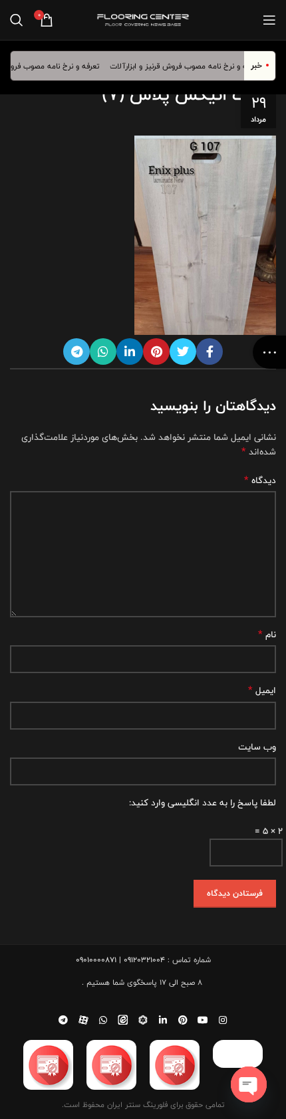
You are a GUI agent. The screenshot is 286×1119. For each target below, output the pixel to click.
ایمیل (262, 690)
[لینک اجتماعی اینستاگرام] (223, 1020)
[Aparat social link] (83, 1020)
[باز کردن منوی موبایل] (269, 20)
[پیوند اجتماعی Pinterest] (156, 351)
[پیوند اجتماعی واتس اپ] (103, 351)
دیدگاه (260, 480)
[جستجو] (16, 20)
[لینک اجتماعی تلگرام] (76, 351)
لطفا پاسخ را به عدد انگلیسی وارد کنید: (202, 802)
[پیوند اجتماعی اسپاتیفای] (143, 1020)
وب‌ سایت (257, 747)
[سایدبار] (269, 352)
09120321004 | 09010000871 (120, 959)
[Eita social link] (123, 1020)
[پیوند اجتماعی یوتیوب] (203, 1020)
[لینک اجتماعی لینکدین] (129, 351)
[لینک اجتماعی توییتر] (183, 351)
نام (267, 634)
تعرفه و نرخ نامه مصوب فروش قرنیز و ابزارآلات (189, 65)
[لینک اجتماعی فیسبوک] (209, 351)
